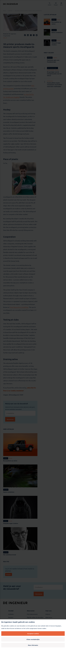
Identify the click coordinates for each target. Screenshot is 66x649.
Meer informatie (33, 645)
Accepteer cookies (33, 633)
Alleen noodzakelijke (33, 639)
